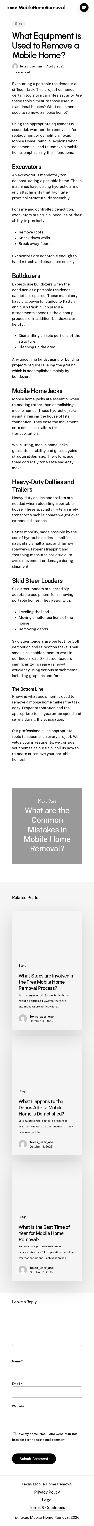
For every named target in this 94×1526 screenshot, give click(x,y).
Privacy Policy (47, 1492)
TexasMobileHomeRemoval (34, 7)
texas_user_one (31, 66)
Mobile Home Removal (32, 141)
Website (18, 1406)
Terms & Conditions (47, 1507)
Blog (19, 24)
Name (17, 1361)
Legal (47, 1500)
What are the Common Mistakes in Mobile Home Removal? (47, 826)
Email (17, 1384)
